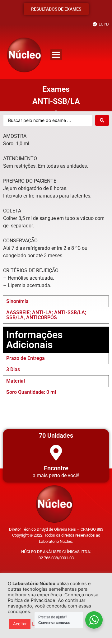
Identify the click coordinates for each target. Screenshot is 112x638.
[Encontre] (56, 452)
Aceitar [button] (20, 623)
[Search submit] (102, 120)
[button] (56, 54)
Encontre (56, 468)
